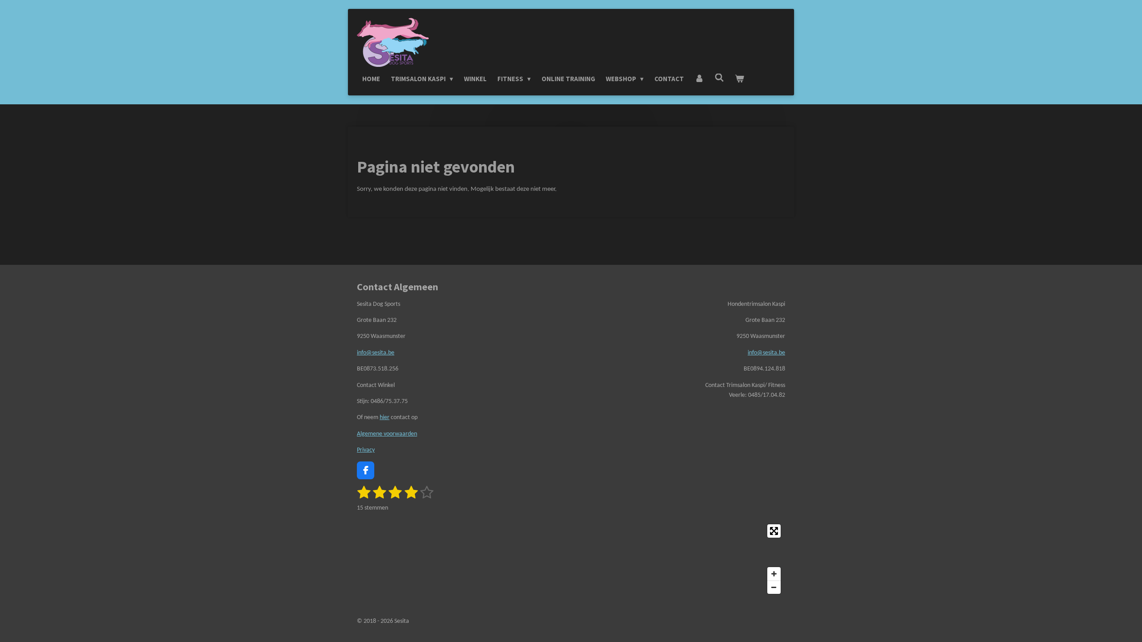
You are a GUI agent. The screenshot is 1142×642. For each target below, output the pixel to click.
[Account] (699, 78)
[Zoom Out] (774, 587)
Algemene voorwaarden (387, 434)
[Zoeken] (719, 77)
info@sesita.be (375, 353)
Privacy (366, 450)
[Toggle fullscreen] (774, 531)
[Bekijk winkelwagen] (739, 78)
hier (384, 417)
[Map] (571, 559)
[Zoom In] (774, 573)
